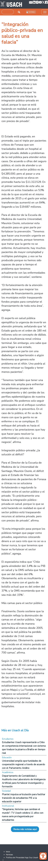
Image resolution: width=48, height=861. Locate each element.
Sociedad (6, 790)
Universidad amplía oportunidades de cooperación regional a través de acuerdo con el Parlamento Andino (23, 764)
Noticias (9, 854)
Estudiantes (7, 738)
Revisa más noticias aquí (25, 829)
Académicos (7, 772)
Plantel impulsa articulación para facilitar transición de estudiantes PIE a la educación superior (23, 798)
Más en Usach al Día (15, 730)
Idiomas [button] (32, 12)
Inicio (8, 851)
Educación (7, 757)
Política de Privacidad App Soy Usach (22, 857)
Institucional (8, 805)
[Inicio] (11, 4)
